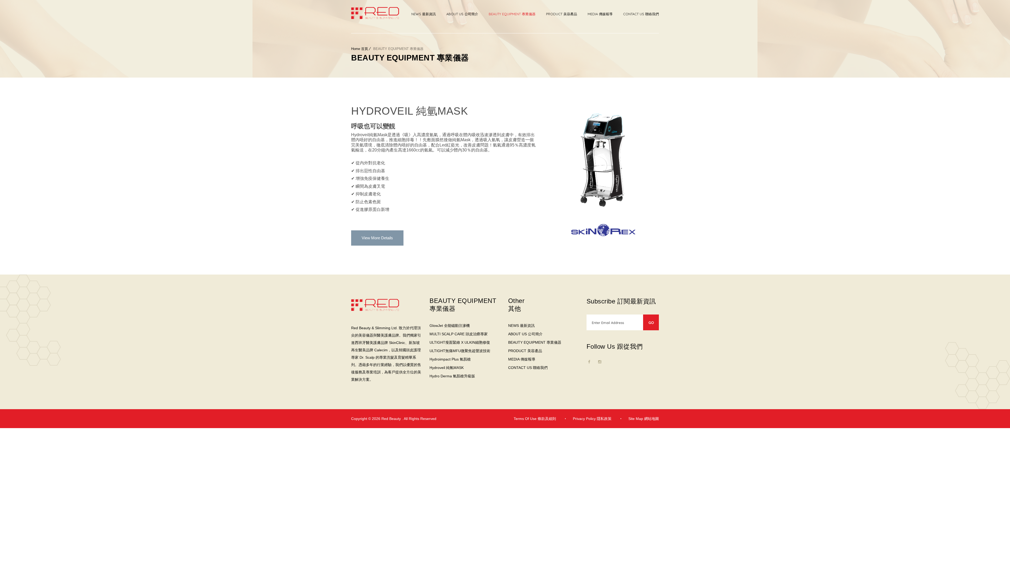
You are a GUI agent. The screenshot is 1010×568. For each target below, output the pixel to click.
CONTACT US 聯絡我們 (641, 14)
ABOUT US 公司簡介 (462, 14)
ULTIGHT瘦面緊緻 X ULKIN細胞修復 (460, 342)
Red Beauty (391, 419)
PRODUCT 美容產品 (561, 14)
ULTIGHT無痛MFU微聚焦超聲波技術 (460, 351)
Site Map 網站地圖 (643, 419)
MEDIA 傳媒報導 (600, 14)
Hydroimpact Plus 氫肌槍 (450, 359)
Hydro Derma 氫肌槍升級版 (452, 376)
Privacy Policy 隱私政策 (592, 419)
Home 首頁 (359, 49)
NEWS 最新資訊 (423, 14)
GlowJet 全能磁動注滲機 (450, 325)
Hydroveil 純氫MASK (447, 368)
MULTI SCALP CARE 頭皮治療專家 (459, 334)
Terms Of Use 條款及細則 (535, 419)
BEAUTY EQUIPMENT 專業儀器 (512, 14)
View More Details (377, 238)
